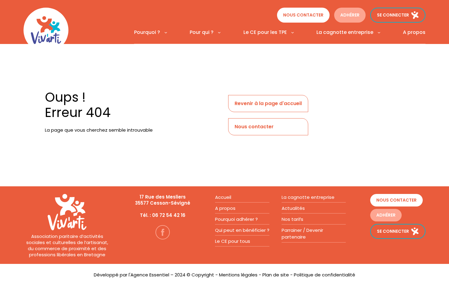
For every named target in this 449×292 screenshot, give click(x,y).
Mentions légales (238, 275)
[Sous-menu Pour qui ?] (218, 32)
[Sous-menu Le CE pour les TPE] (291, 32)
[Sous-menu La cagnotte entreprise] (378, 32)
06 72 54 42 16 (168, 215)
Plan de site (275, 275)
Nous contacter (303, 15)
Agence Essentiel (149, 275)
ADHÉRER (350, 15)
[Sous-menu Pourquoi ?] (165, 32)
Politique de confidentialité (324, 275)
